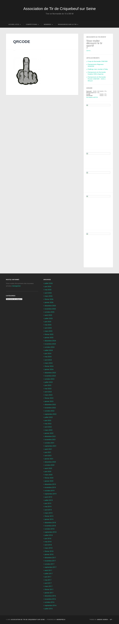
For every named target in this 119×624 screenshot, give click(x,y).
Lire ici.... (88, 50)
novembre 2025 (50, 309)
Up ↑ (111, 619)
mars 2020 (48, 475)
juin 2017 (48, 577)
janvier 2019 (49, 519)
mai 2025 (48, 325)
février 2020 (49, 478)
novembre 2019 (50, 487)
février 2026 (49, 299)
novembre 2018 (50, 526)
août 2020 (48, 468)
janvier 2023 (49, 401)
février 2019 (49, 516)
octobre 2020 (49, 465)
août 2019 (48, 497)
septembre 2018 (50, 532)
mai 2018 (48, 542)
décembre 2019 (50, 484)
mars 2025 (48, 331)
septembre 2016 (50, 605)
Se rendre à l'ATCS (92, 97)
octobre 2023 (49, 379)
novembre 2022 (50, 408)
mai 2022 (48, 424)
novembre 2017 (50, 561)
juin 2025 (48, 322)
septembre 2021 (50, 446)
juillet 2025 (49, 318)
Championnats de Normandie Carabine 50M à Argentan (97, 73)
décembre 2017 (50, 558)
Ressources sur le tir (67, 24)
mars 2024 (48, 363)
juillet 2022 (49, 417)
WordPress (61, 619)
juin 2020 (48, 471)
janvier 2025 (49, 337)
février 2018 (49, 551)
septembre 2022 (50, 414)
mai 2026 (48, 290)
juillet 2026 (49, 283)
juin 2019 (48, 503)
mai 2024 (48, 357)
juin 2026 (48, 286)
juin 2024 (48, 353)
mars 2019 (48, 513)
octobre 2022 (49, 411)
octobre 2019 (49, 491)
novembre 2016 (50, 599)
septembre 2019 (50, 494)
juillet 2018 (49, 535)
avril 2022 (48, 427)
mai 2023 (48, 389)
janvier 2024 (49, 369)
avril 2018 (48, 545)
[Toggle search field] (110, 24)
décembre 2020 (50, 462)
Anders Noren (102, 619)
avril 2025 (48, 328)
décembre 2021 (50, 436)
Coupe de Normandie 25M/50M (97, 61)
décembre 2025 (50, 306)
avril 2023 (48, 392)
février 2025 (49, 334)
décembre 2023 (50, 373)
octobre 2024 (49, 347)
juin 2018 (48, 538)
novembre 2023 (50, 376)
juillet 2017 (49, 573)
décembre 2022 (50, 404)
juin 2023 (48, 385)
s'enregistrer (16, 286)
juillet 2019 (49, 500)
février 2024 (49, 366)
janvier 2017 (49, 593)
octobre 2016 (49, 602)
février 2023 (49, 398)
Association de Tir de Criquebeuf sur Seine (59, 9)
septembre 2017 (50, 567)
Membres (47, 24)
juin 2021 (48, 452)
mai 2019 (48, 506)
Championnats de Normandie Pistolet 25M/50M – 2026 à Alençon (97, 79)
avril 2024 (48, 360)
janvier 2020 (49, 481)
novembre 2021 (50, 439)
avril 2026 (48, 293)
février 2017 (49, 589)
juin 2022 (48, 420)
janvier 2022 (49, 433)
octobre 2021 (49, 443)
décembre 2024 (50, 341)
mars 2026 (48, 296)
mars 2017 (48, 586)
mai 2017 (48, 580)
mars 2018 (48, 548)
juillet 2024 (49, 350)
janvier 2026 (49, 302)
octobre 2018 (49, 529)
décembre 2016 (50, 596)
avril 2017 (48, 583)
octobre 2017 (49, 564)
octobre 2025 (49, 312)
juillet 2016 (49, 609)
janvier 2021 (49, 459)
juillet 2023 (49, 382)
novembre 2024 (50, 344)
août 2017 (48, 570)
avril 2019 (48, 510)
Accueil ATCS (13, 24)
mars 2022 (48, 430)
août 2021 (48, 449)
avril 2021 (48, 455)
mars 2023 (48, 395)
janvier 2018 (49, 554)
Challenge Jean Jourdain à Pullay (98, 69)
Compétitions (31, 24)
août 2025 (48, 315)
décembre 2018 (50, 522)
